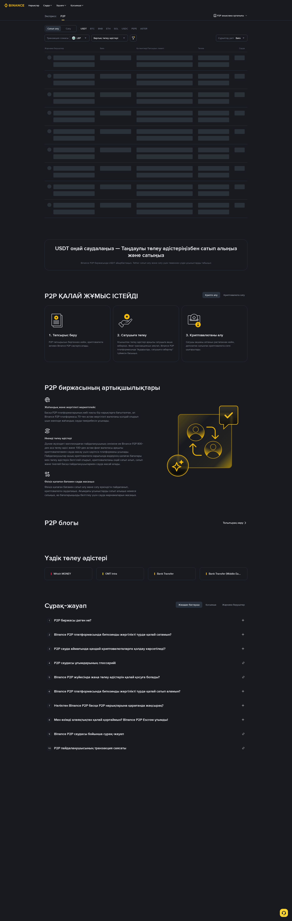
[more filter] (133, 38)
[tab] (50, 16)
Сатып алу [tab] (53, 28)
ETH (108, 28)
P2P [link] (62, 16)
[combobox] (79, 38)
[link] (68, 574)
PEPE (134, 28)
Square (60, 5)
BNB (100, 28)
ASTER (143, 28)
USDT (84, 28)
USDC (125, 28)
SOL (116, 28)
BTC (92, 28)
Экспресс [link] (50, 16)
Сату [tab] (68, 28)
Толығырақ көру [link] (233, 523)
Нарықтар (33, 5)
